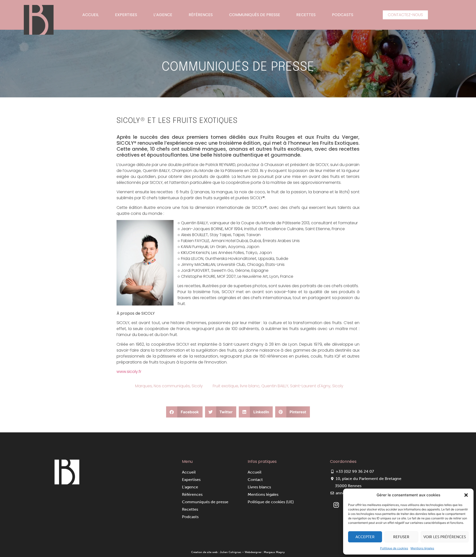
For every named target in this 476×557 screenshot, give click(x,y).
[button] (466, 495)
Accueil (90, 14)
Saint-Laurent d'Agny (310, 386)
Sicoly (197, 386)
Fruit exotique (225, 386)
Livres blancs (259, 487)
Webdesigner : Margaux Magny (265, 552)
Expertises (126, 14)
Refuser (401, 537)
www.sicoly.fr (129, 371)
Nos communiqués (172, 386)
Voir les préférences (444, 537)
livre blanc (250, 386)
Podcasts (342, 14)
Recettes (306, 14)
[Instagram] (336, 505)
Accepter (365, 537)
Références (201, 14)
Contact (255, 479)
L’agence (162, 14)
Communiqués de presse (254, 14)
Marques (143, 386)
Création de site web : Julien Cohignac (216, 552)
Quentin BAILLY (274, 386)
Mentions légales (422, 548)
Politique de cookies (394, 548)
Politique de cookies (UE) (271, 502)
